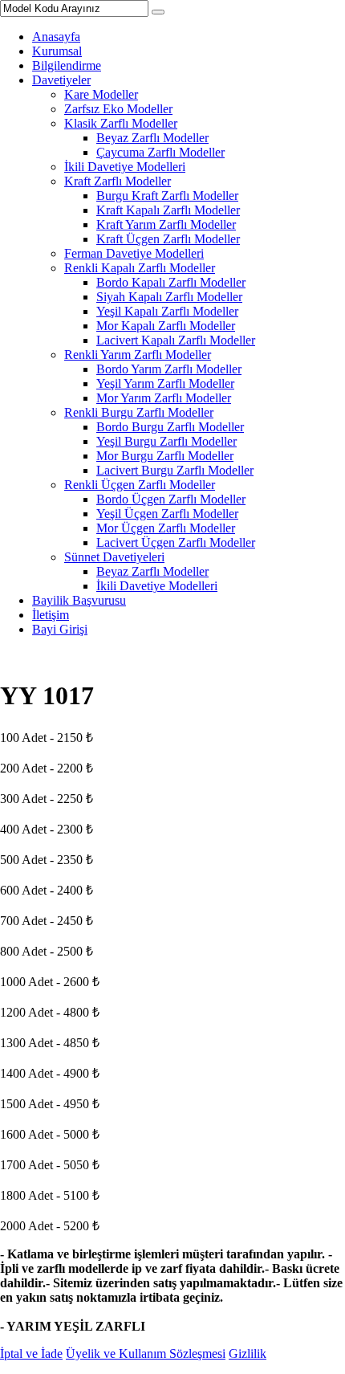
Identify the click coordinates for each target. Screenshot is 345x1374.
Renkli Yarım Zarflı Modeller (137, 354)
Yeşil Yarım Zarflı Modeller (165, 383)
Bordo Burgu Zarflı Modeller (170, 427)
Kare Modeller (101, 94)
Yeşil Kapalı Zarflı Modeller (167, 311)
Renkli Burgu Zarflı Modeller (138, 412)
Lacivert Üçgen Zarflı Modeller (175, 542)
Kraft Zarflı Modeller (117, 181)
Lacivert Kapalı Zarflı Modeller (175, 340)
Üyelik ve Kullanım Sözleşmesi (145, 1353)
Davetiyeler (61, 80)
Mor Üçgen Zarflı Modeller (165, 528)
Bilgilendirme (66, 65)
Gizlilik (247, 1353)
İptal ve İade (31, 1353)
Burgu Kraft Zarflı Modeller (167, 195)
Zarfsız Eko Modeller (118, 109)
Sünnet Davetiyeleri (114, 557)
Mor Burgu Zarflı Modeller (164, 456)
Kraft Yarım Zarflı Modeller (166, 224)
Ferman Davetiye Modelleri (134, 253)
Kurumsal (57, 51)
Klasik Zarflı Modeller (120, 123)
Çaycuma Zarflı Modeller (160, 152)
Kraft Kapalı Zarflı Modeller (168, 210)
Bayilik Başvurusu (79, 600)
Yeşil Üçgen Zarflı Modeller (167, 513)
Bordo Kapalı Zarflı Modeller (171, 282)
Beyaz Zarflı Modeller (152, 138)
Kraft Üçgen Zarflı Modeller (168, 239)
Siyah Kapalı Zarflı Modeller (169, 297)
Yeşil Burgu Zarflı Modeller (166, 441)
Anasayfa (56, 36)
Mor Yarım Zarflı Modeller (163, 398)
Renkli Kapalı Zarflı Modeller (139, 268)
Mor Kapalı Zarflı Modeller (165, 325)
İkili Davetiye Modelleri (124, 166)
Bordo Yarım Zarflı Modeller (169, 369)
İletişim (50, 615)
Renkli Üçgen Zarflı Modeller (139, 484)
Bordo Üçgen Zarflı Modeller (171, 499)
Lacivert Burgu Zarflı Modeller (175, 470)
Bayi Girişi (59, 629)
